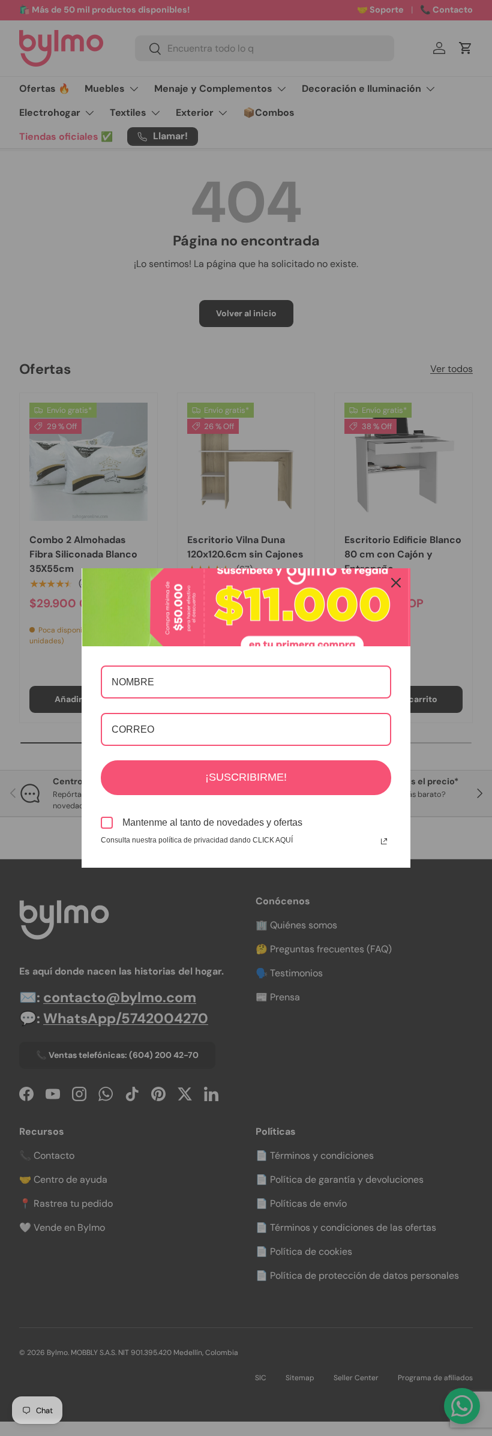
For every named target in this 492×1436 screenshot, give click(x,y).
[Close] (396, 582)
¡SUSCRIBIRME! (246, 777)
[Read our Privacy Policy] (384, 841)
